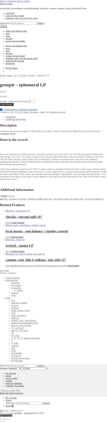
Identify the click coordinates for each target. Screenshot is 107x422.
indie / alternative (31, 112)
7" (12, 340)
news (8, 36)
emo (13, 300)
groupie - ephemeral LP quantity (14, 101)
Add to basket (6, 104)
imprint (9, 381)
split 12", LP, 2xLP (19, 330)
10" (12, 333)
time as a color (6, 4)
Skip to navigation (8, 1)
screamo (14, 305)
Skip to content (23, 1)
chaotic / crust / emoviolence (23, 320)
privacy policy (12, 378)
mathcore (15, 318)
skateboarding (12, 280)
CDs (13, 348)
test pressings (17, 361)
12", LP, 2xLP (20, 75)
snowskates (16, 285)
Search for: (5, 23)
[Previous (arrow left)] (1, 421)
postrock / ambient (19, 303)
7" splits (14, 343)
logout (8, 376)
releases (9, 38)
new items (4, 270)
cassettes (15, 345)
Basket (9, 406)
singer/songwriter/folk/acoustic (24, 323)
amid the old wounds (15, 16)
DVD (13, 351)
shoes (13, 295)
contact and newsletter (15, 41)
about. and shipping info (16, 31)
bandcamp (10, 13)
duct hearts (16, 356)
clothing (14, 293)
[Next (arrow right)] (4, 421)
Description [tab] (11, 117)
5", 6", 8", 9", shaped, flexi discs (25, 338)
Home (2, 75)
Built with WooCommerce (11, 393)
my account (11, 373)
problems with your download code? (22, 18)
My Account (11, 398)
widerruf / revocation (15, 386)
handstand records (57, 112)
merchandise (16, 353)
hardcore (15, 308)
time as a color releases (21, 325)
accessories (16, 288)
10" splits (15, 335)
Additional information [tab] (16, 119)
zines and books (13, 278)
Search (40, 23)
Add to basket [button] (18, 223)
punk (42, 112)
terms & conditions (14, 383)
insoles (20, 290)
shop (8, 33)
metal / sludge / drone (20, 310)
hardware (15, 283)
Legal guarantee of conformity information (19, 110)
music (9, 75)
